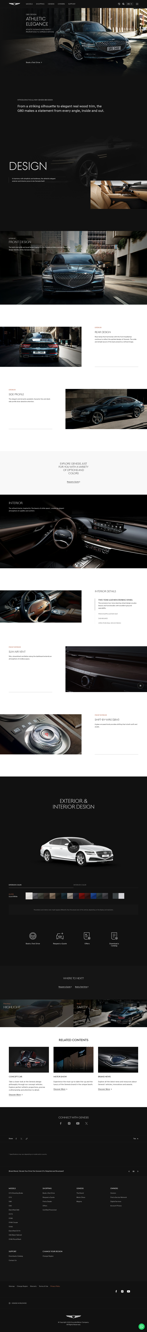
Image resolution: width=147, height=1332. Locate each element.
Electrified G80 (14, 1210)
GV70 (11, 1214)
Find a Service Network (118, 1197)
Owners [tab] (61, 4)
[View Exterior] (73, 847)
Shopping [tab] (40, 4)
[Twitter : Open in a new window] (86, 1123)
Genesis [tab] (51, 4)
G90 (10, 1206)
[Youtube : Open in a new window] (77, 1123)
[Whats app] (142, 1326)
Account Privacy (116, 1206)
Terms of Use (43, 1286)
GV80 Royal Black (15, 1239)
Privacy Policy (55, 1286)
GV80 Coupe (13, 1222)
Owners (113, 1193)
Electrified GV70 (14, 1231)
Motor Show (80, 1197)
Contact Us (13, 1260)
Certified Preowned (50, 1210)
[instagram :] (122, 1291)
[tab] (119, 4)
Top (134, 1139)
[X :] (134, 1286)
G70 (10, 1197)
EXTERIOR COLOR (15, 885)
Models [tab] (29, 4)
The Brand (80, 1193)
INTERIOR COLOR (80, 885)
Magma (79, 1201)
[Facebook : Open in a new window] (60, 1123)
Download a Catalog (16, 1256)
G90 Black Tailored (15, 1235)
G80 (10, 1201)
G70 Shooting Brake (16, 1193)
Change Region (48, 1256)
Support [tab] (71, 4)
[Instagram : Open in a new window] (69, 1123)
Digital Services (115, 1201)
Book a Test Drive (49, 1193)
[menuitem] (16, 1138)
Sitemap (12, 1286)
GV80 (11, 1218)
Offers (45, 1206)
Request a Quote (49, 1197)
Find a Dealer (47, 1201)
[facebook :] (116, 1291)
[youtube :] (128, 1291)
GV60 (11, 1227)
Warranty (33, 1286)
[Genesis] (14, 4)
